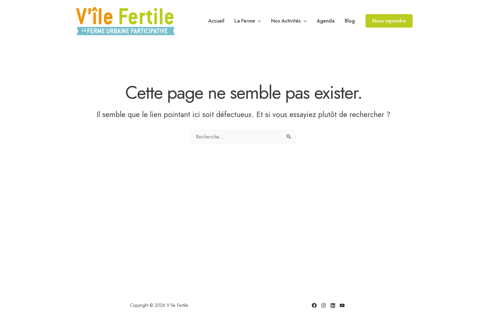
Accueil (216, 21)
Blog (350, 21)
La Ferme (244, 21)
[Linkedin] (332, 305)
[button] (258, 21)
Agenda (326, 21)
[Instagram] (323, 305)
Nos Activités (286, 21)
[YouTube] (342, 305)
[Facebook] (314, 305)
